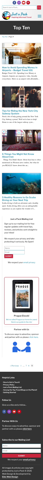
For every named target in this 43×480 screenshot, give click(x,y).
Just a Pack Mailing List (12, 387)
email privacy (29, 262)
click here (33, 337)
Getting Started (9, 392)
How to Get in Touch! (11, 382)
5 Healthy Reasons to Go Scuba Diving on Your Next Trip (19, 198)
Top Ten (4, 37)
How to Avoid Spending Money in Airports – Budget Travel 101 (19, 69)
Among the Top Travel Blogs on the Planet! (20, 390)
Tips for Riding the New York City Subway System (20, 112)
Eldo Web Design (10, 477)
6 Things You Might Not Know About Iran (18, 155)
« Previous (14, 365)
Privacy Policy (8, 385)
